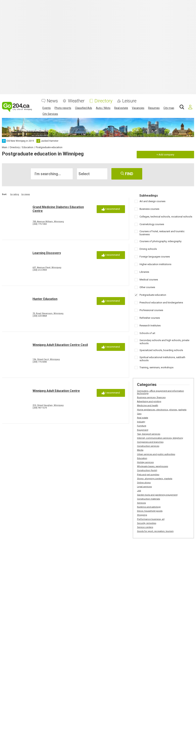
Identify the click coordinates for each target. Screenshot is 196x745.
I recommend (112, 208)
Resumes (154, 107)
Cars (139, 414)
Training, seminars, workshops (156, 367)
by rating (14, 194)
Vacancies (138, 107)
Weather (76, 101)
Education (142, 458)
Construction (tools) (147, 470)
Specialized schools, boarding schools (161, 350)
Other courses (147, 287)
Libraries (144, 271)
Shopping (142, 515)
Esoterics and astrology (149, 507)
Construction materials (148, 499)
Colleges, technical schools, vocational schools (166, 216)
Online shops (144, 482)
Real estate (121, 107)
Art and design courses (152, 201)
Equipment (142, 430)
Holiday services (145, 462)
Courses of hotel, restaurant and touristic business (162, 233)
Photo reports (63, 107)
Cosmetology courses (152, 224)
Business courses (149, 208)
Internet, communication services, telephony (160, 438)
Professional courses (151, 310)
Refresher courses (150, 317)
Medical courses (149, 279)
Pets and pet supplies (148, 474)
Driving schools (148, 249)
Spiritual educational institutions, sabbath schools (162, 359)
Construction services (148, 446)
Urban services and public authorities (156, 454)
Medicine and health (147, 405)
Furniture (141, 426)
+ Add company (165, 154)
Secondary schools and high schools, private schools (164, 342)
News (52, 101)
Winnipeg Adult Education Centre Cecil (60, 345)
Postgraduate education (153, 294)
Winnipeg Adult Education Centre (56, 391)
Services (141, 503)
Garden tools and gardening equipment (157, 495)
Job (139, 490)
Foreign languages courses (155, 256)
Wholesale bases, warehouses (152, 466)
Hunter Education (45, 299)
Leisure (129, 101)
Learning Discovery (47, 253)
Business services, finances (151, 397)
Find (128, 174)
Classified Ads (83, 107)
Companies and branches (150, 442)
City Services (50, 113)
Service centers (145, 527)
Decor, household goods (150, 511)
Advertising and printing (149, 401)
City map (168, 107)
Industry (141, 422)
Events (46, 107)
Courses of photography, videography (160, 241)
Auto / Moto (103, 107)
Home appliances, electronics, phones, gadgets (161, 409)
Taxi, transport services (148, 434)
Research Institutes (150, 325)
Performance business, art (150, 519)
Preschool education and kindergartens (161, 302)
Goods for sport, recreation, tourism (155, 531)
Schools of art (147, 333)
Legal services (144, 486)
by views (25, 194)
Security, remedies (146, 523)
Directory (103, 101)
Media (140, 450)
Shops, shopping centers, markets (154, 478)
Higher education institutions (155, 264)
